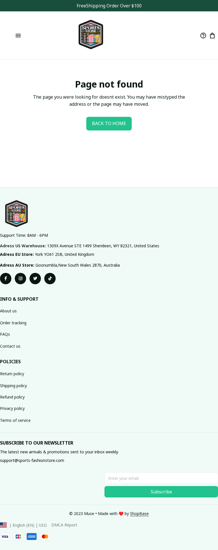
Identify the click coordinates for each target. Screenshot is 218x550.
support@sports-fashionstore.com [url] (32, 460)
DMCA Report (64, 525)
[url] (139, 513)
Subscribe (161, 492)
